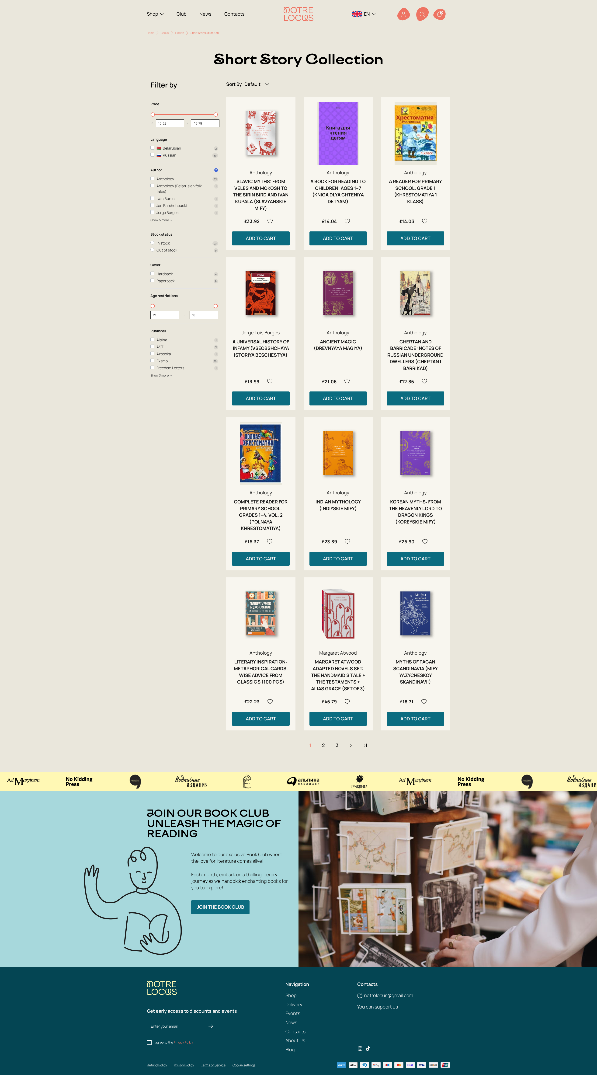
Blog (290, 1049)
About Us (295, 1040)
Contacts (234, 14)
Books (165, 33)
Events (292, 1013)
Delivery (293, 1004)
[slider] (153, 114)
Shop (152, 14)
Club (182, 14)
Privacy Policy (183, 1042)
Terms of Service (213, 1065)
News (205, 14)
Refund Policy (157, 1065)
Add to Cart (261, 238)
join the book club (220, 907)
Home (150, 33)
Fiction (179, 33)
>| (365, 745)
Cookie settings (244, 1065)
